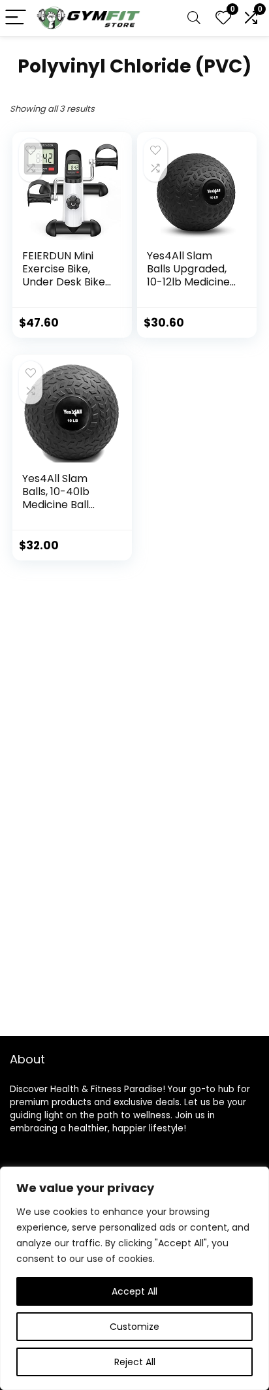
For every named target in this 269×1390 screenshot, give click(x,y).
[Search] (194, 18)
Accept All (134, 1291)
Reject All (134, 1361)
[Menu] (15, 18)
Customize (134, 1326)
